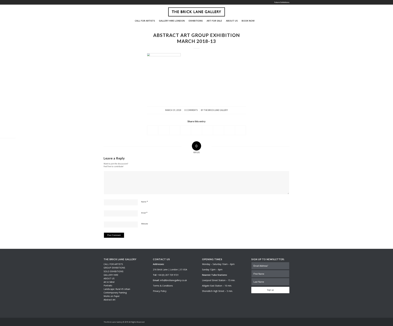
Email (144, 212)
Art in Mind (109, 281)
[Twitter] (104, 10)
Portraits (108, 285)
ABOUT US (109, 278)
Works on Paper (112, 296)
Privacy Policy (159, 291)
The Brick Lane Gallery (216, 110)
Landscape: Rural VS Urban (117, 289)
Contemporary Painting (115, 292)
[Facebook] (113, 10)
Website (144, 224)
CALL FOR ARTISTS (113, 264)
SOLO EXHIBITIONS (113, 271)
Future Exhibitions (281, 2)
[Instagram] (109, 10)
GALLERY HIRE (111, 274)
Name (144, 201)
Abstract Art (109, 299)
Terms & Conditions (163, 285)
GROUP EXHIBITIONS (114, 267)
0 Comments (191, 110)
